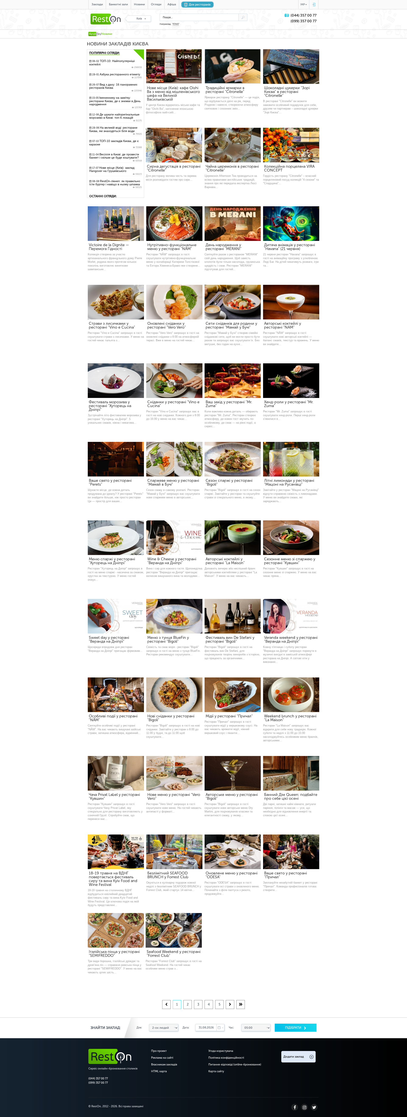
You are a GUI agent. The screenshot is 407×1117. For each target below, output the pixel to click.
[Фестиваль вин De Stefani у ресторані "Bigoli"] (233, 616)
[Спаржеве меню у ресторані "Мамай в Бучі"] (174, 459)
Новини (139, 4)
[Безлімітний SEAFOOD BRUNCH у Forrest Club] (174, 852)
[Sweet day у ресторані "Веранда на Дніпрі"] (116, 616)
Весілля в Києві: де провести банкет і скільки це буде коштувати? (115, 157)
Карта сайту (216, 1071)
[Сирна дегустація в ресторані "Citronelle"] (174, 145)
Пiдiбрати (293, 1028)
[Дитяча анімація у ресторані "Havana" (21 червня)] (291, 223)
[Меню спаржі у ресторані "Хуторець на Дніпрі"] (116, 537)
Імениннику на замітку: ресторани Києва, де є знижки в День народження (115, 102)
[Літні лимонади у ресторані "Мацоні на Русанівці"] (291, 459)
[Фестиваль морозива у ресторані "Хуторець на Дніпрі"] (116, 380)
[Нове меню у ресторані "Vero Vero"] (174, 773)
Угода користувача (220, 1050)
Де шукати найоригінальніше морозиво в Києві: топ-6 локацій (115, 117)
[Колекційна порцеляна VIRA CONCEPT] (291, 145)
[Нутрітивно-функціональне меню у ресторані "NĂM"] (174, 223)
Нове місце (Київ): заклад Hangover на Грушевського (115, 171)
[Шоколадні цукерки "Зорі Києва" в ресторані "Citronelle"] (291, 66)
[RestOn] (94, 34)
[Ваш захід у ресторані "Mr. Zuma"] (233, 380)
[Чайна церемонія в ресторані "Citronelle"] (233, 145)
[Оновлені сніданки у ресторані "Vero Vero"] (174, 302)
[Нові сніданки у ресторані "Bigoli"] (174, 694)
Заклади (97, 4)
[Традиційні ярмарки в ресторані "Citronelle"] (233, 66)
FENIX (176, 24)
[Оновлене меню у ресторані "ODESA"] (233, 852)
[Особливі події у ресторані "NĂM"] (116, 694)
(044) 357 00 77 (303, 15)
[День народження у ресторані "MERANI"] (233, 223)
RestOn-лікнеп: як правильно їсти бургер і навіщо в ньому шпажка (115, 184)
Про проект (159, 1050)
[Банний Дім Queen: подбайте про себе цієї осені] (291, 773)
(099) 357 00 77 (303, 21)
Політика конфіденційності (226, 1057)
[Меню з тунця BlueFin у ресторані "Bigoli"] (174, 616)
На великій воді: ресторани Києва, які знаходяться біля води (115, 130)
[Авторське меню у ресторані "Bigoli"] (233, 773)
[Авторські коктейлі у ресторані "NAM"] (291, 302)
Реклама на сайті (162, 1057)
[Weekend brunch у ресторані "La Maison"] (291, 694)
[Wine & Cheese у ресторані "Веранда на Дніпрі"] (174, 537)
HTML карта (159, 1071)
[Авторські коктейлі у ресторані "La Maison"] (233, 537)
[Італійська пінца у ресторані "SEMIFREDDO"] (116, 930)
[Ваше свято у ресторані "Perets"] (116, 459)
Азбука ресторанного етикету (117, 76)
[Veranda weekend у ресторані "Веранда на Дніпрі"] (291, 616)
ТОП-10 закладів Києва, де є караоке (115, 144)
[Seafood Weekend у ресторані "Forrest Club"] (174, 930)
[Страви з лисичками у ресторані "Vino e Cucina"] (116, 302)
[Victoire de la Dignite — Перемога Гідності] (116, 223)
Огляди (156, 4)
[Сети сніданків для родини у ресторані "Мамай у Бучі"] (233, 302)
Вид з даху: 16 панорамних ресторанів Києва (115, 87)
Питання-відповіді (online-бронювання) (234, 1064)
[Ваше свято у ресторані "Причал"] (291, 852)
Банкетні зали (118, 4)
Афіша (171, 4)
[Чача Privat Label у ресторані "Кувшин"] (116, 773)
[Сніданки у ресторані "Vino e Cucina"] (174, 380)
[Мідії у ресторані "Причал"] (233, 694)
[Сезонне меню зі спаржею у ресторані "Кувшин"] (291, 537)
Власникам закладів (164, 1064)
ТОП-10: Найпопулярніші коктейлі (115, 64)
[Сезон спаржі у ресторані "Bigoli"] (233, 459)
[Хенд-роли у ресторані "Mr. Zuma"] (291, 380)
